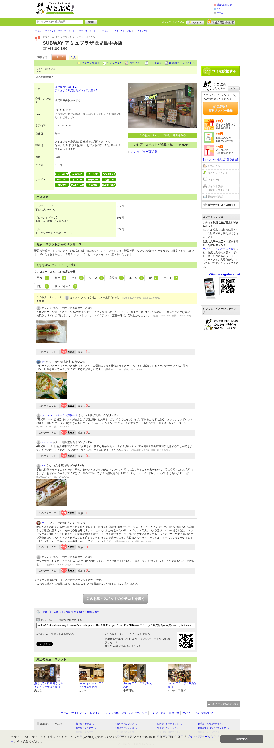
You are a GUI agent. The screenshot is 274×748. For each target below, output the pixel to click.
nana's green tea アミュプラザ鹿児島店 (93, 685)
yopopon (47, 442)
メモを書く (155, 63)
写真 (73, 57)
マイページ (214, 179)
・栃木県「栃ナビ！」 (84, 723)
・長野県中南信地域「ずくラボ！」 (213, 728)
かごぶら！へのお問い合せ (197, 712)
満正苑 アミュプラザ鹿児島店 (137, 685)
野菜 (42, 277)
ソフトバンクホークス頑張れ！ (60, 415)
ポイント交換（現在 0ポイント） (219, 188)
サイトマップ (79, 712)
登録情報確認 (215, 196)
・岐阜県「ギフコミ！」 (167, 728)
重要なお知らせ (224, 4)
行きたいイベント (218, 172)
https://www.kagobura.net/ (222, 274)
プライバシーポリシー (134, 712)
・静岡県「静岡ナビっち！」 (169, 723)
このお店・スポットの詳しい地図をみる (163, 135)
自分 (42, 286)
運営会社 (174, 712)
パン (77, 277)
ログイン (195, 22)
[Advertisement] (148, 8)
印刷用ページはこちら (182, 63)
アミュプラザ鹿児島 (144, 151)
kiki (44, 465)
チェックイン (114, 63)
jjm (43, 361)
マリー (45, 522)
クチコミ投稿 (111, 712)
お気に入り (135, 63)
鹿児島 (115, 277)
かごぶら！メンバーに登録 (218, 248)
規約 (163, 712)
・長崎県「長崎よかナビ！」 (210, 723)
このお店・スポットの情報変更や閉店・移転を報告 (70, 611)
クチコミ (59, 57)
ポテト (170, 277)
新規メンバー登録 (221, 22)
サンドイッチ (65, 286)
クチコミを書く (91, 63)
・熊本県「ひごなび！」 (126, 723)
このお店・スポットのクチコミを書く (115, 598)
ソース (95, 277)
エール (135, 277)
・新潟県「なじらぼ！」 (126, 728)
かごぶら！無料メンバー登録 (220, 108)
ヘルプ (220, 9)
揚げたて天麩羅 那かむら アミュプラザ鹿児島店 (48, 685)
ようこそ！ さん (173, 21)
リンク (154, 712)
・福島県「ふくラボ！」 (85, 728)
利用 (60, 277)
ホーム (220, 13)
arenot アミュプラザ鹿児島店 (182, 685)
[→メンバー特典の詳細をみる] (220, 159)
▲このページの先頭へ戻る (223, 703)
